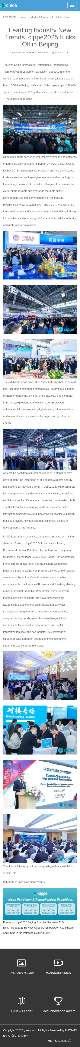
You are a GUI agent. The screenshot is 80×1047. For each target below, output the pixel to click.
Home (22, 17)
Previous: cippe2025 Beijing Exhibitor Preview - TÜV (33, 922)
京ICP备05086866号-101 (62, 1041)
